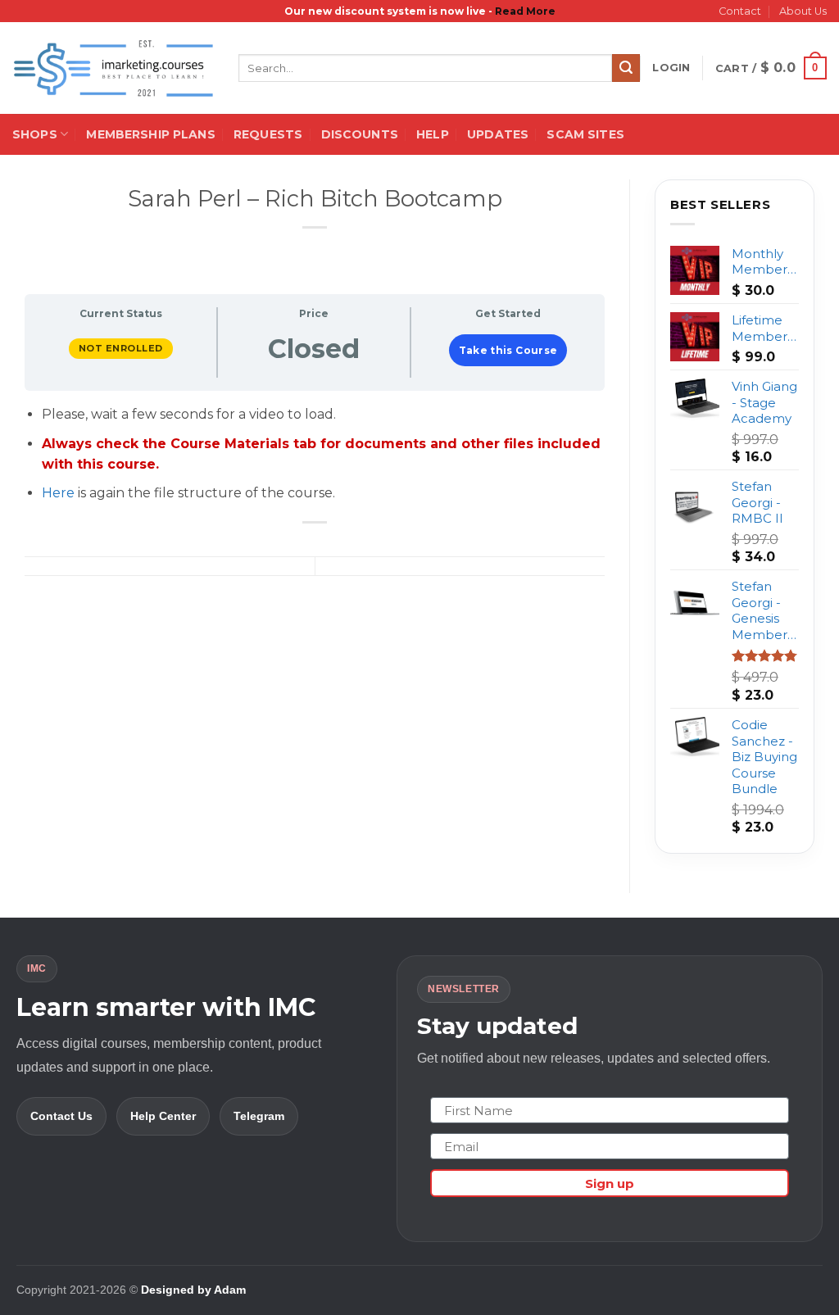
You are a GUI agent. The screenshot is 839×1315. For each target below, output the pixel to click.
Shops (34, 134)
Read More (525, 11)
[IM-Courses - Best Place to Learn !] (113, 68)
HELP (432, 134)
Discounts (359, 134)
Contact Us (61, 1115)
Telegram (259, 1115)
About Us (803, 11)
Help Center (163, 1115)
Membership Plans (150, 134)
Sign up (609, 1183)
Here (58, 493)
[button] (671, 68)
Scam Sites (585, 134)
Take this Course (508, 350)
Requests (268, 134)
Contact (740, 11)
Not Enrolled (121, 348)
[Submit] (626, 68)
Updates (497, 134)
